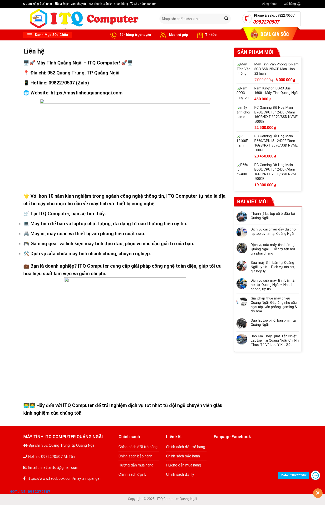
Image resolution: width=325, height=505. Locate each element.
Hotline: (30, 492)
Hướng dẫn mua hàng (135, 465)
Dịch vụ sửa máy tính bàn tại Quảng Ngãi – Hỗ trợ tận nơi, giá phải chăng (273, 249)
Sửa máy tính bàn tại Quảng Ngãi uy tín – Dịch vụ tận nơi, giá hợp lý (273, 266)
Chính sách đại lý (132, 474)
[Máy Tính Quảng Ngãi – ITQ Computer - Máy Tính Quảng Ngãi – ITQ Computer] (87, 19)
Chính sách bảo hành (135, 456)
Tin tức (211, 35)
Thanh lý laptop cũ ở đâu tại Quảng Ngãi (273, 215)
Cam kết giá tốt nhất (38, 3)
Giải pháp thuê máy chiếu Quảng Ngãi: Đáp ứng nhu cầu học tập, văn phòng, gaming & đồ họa (274, 304)
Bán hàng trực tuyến (135, 35)
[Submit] (226, 19)
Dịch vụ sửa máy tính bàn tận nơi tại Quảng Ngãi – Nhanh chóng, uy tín (273, 284)
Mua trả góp (178, 35)
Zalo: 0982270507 (293, 475)
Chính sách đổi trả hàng (138, 447)
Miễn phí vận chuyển (72, 3)
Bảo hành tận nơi (144, 3)
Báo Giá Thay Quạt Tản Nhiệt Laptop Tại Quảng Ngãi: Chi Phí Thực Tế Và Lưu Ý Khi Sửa (275, 340)
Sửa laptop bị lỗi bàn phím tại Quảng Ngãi (273, 322)
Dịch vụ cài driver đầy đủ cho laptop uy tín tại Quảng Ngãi (273, 231)
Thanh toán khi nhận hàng (110, 3)
